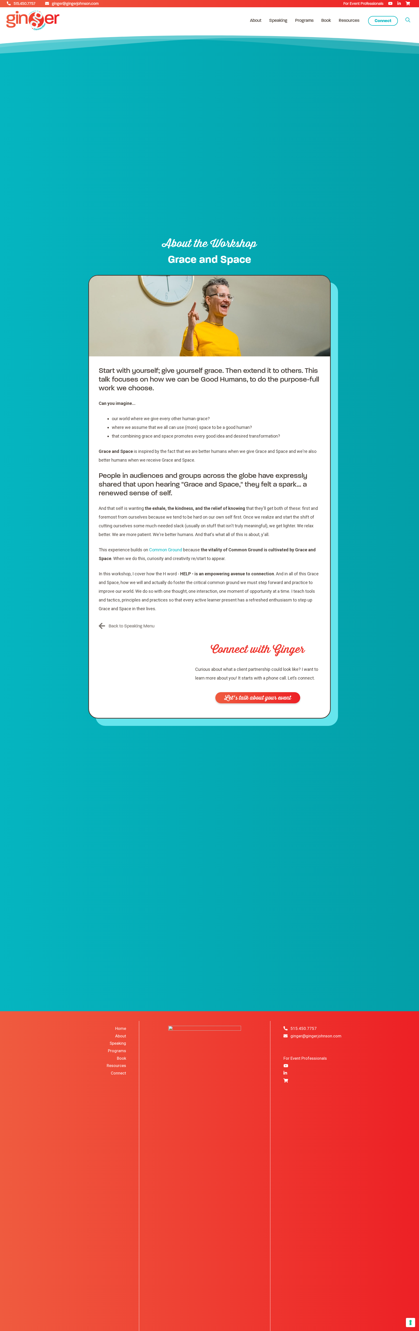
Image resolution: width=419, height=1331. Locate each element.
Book (326, 20)
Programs (304, 20)
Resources (349, 20)
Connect (383, 20)
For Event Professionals (363, 3)
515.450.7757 (25, 3)
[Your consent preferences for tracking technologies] (410, 1322)
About (255, 20)
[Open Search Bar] (408, 20)
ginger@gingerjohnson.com (74, 3)
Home (120, 1028)
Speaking (278, 20)
